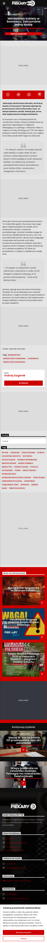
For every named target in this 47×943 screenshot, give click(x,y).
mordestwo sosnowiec (14, 358)
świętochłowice (17, 488)
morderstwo (14, 355)
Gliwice (40, 453)
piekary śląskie (21, 467)
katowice (27, 456)
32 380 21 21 (10, 838)
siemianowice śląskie (12, 481)
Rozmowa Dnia (9, 474)
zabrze (34, 485)
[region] (23, 924)
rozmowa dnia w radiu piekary (16, 477)
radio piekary (29, 470)
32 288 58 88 (11, 894)
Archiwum (23, 383)
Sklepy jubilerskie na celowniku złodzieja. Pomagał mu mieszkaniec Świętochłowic (23, 772)
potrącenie (7, 470)
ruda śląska (39, 477)
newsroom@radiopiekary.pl (17, 898)
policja (34, 467)
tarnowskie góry (10, 485)
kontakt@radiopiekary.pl (16, 843)
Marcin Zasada (9, 463)
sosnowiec (33, 358)
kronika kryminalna (27, 460)
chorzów (14, 453)
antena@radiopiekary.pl (16, 868)
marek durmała (25, 463)
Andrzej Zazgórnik (18, 34)
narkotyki (7, 467)
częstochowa (28, 453)
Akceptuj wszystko (23, 932)
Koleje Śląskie (8, 460)
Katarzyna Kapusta (11, 456)
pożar (18, 470)
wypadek (25, 485)
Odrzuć (23, 938)
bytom (5, 453)
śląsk (4, 488)
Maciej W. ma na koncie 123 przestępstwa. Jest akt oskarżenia (23, 740)
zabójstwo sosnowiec (14, 362)
